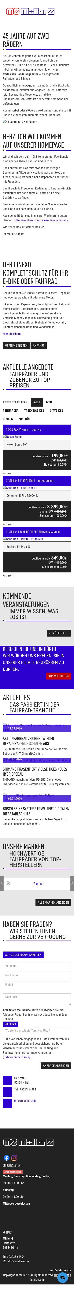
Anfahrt (38, 345)
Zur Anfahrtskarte (60, 1270)
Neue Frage (10, 1024)
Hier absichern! (12, 334)
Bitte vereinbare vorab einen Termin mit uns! (41, 220)
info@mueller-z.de (25, 1101)
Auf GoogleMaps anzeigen (23, 955)
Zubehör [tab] (25, 419)
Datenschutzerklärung (17, 1057)
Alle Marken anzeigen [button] (53, 902)
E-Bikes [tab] (8, 419)
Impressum (37, 1279)
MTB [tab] (49, 402)
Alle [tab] (37, 402)
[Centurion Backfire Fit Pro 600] (37, 539)
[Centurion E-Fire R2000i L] (37, 488)
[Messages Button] (62, 1277)
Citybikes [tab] (56, 410)
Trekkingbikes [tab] (34, 410)
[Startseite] (30, 11)
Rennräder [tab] (10, 410)
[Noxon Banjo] (37, 437)
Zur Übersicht (59, 633)
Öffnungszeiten (16, 345)
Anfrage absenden (56, 1066)
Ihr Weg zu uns (58, 676)
